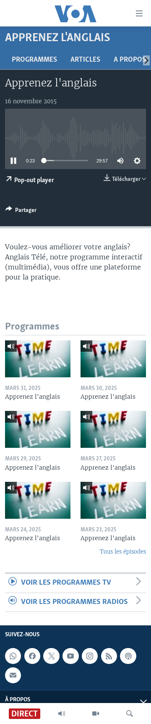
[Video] (95, 713)
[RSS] (109, 656)
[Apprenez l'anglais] (37, 358)
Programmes (34, 60)
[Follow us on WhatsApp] (13, 656)
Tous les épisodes (123, 551)
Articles (85, 60)
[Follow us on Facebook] (32, 656)
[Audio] (61, 713)
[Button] (20, 212)
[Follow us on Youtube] (70, 656)
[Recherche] (129, 713)
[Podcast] (128, 656)
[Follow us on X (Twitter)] (51, 656)
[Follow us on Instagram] (90, 656)
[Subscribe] (13, 675)
